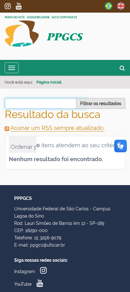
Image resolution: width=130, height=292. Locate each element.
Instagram (10, 6)
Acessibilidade (38, 17)
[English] (121, 5)
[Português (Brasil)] (108, 5)
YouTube (21, 6)
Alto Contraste (64, 17)
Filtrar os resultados (100, 103)
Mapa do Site (15, 17)
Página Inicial (49, 82)
